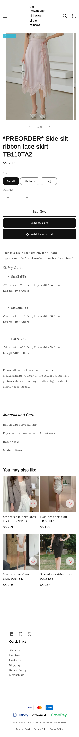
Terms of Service (24, 729)
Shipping (14, 665)
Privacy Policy (41, 729)
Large (48, 181)
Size (5, 172)
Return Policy (18, 670)
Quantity (8, 189)
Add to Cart (39, 222)
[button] (5, 15)
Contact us (15, 660)
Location (14, 655)
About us (14, 650)
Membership (17, 674)
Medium (30, 181)
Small (11, 181)
